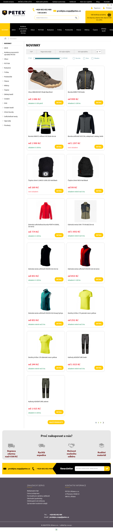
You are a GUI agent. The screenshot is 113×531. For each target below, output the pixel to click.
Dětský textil (103, 30)
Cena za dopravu (33, 493)
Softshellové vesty (11, 116)
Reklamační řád (33, 491)
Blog (98, 2)
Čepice (95, 30)
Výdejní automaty (58, 2)
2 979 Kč (64, 58)
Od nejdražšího (83, 52)
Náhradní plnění (42, 2)
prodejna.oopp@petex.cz (69, 11)
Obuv (33, 30)
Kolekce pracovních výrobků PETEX (23, 29)
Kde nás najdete (86, 2)
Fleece (78, 30)
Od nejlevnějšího (64, 52)
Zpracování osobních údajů (37, 503)
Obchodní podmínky (34, 498)
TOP (31, 52)
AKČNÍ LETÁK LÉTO (25, 2)
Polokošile (69, 30)
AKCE (14, 30)
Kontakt (107, 2)
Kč (108, 4)
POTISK (41, 30)
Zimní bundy (9, 112)
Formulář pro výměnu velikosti (38, 496)
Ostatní (7, 99)
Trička (59, 30)
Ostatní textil (9, 107)
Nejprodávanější (46, 52)
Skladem (96, 58)
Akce (87, 58)
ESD (5, 103)
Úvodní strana (8, 2)
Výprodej (7, 121)
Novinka (78, 58)
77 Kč (30, 58)
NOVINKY (5, 30)
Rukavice (50, 30)
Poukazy (7, 125)
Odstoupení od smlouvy (36, 501)
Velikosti (73, 2)
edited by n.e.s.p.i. (66, 525)
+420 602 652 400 (43, 9)
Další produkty (56, 422)
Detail (59, 102)
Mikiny (87, 30)
